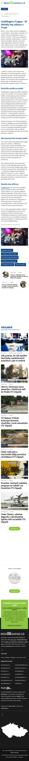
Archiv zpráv (19, 657)
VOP (15, 752)
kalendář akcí (21, 641)
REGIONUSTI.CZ (5, 677)
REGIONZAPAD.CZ (5, 668)
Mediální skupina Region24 (11, 13)
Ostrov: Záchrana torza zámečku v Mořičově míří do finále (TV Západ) (19, 276)
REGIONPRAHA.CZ (5, 674)
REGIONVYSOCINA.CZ (20, 668)
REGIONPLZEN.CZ (5, 665)
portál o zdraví (12, 706)
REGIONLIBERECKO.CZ (7, 680)
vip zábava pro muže (7, 264)
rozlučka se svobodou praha (9, 254)
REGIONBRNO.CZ (19, 671)
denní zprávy (13, 639)
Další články (14, 528)
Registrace (13, 657)
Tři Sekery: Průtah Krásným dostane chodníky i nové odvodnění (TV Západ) (14, 422)
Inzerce (2, 657)
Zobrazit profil (14, 591)
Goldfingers (5, 188)
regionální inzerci (9, 646)
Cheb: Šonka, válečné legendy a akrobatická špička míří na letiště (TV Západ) (13, 518)
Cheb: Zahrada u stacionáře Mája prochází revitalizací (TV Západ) (13, 454)
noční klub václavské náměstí (9, 257)
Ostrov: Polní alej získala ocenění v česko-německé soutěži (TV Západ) (10, 286)
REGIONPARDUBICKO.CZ (21, 665)
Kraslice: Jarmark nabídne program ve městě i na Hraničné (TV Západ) (14, 486)
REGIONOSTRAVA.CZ (20, 680)
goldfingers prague (7, 250)
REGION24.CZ (18, 683)
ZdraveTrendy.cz (4, 708)
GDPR (11, 752)
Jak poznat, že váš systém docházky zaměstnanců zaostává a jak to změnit (14, 358)
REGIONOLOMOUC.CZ (20, 677)
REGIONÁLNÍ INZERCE (14, 625)
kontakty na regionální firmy (11, 641)
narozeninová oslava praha (9, 261)
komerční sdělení (20, 264)
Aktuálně (4, 9)
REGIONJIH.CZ (4, 671)
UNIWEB (19, 696)
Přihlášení (7, 657)
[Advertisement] (14, 308)
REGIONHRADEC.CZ (6, 683)
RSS (24, 657)
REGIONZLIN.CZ (19, 674)
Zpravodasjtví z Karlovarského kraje (10, 329)
